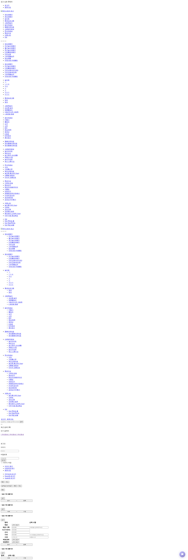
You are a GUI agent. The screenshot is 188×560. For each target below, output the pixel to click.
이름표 (7, 189)
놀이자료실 (9, 25)
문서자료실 (9, 31)
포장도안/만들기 (10, 199)
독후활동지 (9, 110)
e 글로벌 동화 (9, 114)
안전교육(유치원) (11, 72)
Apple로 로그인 (10, 478)
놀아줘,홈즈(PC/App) (12, 173)
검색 (21, 422)
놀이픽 (7, 19)
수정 (24, 511)
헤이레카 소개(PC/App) (13, 213)
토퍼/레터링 (9, 197)
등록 (24, 500)
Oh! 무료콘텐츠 (10, 223)
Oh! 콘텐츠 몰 (9, 221)
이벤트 (7, 207)
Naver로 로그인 (10, 476)
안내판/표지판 (9, 195)
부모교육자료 (9, 171)
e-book (7, 134)
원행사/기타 (9, 157)
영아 (6, 100)
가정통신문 (9, 169)
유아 (6, 102)
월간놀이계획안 (10, 48)
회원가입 (8, 7)
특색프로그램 (9, 21)
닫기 (8, 500)
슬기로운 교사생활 (11, 155)
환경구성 (8, 33)
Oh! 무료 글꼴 (9, 225)
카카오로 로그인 (10, 474)
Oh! (6, 37)
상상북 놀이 (9, 108)
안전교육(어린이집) (11, 70)
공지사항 (8, 209)
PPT (6, 128)
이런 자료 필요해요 (11, 215)
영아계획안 (9, 14)
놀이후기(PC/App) (11, 205)
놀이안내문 (9, 159)
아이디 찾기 (9, 466)
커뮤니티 (8, 35)
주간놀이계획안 (10, 50)
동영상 (7, 132)
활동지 (7, 122)
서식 (6, 167)
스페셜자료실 (9, 29)
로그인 (7, 5)
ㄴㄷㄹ (7, 84)
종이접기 (8, 138)
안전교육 (8, 54)
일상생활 (8, 58)
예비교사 (8, 153)
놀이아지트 (9, 151)
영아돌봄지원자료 (11, 143)
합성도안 (8, 185)
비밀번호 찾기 (9, 468)
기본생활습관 (9, 56)
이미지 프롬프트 (10, 177)
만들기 (7, 120)
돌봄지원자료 (9, 27)
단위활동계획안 (10, 52)
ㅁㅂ (6, 86)
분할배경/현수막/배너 (12, 193)
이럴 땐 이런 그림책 (11, 112)
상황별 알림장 (9, 175)
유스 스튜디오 (9, 161)
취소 (7, 482)
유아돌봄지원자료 (11, 145)
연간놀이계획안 (10, 46)
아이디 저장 (7, 462)
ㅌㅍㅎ (7, 94)
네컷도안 (8, 191)
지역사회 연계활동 (11, 60)
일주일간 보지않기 (7, 486)
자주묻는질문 (9, 211)
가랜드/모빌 (9, 183)
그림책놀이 (9, 23)
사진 (6, 126)
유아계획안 (9, 17)
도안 (6, 124)
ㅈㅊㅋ (7, 92)
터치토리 (8, 136)
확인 (3, 482)
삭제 (8, 511)
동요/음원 (8, 130)
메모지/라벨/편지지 (11, 187)
